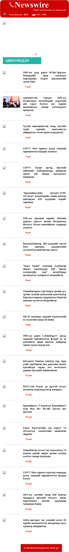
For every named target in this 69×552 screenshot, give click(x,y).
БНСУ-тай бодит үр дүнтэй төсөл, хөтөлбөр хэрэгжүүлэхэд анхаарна (44, 388)
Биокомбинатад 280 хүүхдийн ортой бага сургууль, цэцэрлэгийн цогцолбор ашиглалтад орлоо (44, 246)
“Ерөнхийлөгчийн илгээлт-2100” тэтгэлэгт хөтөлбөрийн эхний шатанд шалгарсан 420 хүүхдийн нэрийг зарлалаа (44, 198)
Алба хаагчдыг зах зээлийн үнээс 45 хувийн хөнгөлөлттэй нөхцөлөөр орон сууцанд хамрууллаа (44, 523)
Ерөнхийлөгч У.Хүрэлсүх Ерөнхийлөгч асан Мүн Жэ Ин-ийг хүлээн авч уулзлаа (44, 408)
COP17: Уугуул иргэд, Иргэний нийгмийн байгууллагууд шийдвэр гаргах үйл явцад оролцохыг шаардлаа (44, 172)
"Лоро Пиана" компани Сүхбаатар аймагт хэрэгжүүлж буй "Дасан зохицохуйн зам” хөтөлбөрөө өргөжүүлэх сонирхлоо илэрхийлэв (44, 271)
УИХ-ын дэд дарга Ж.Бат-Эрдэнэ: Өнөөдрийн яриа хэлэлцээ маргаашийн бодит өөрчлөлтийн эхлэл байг (44, 77)
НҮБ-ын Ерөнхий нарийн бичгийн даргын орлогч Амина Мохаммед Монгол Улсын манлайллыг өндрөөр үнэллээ (44, 223)
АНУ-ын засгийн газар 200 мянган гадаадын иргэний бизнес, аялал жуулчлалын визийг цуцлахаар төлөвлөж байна (44, 499)
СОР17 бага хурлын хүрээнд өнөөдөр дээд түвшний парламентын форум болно (44, 475)
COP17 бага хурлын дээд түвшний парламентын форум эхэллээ (44, 150)
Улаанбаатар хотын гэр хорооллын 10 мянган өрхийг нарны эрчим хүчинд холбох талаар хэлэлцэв (44, 453)
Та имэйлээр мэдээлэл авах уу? (41, 548)
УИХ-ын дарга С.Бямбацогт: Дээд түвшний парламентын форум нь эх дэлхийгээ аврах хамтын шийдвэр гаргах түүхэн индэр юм (44, 340)
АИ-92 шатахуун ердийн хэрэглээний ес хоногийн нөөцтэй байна (44, 318)
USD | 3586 (40, 14)
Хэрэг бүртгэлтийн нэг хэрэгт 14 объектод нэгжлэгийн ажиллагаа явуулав (44, 431)
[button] (33, 54)
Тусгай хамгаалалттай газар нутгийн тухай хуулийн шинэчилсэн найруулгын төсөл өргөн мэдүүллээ (44, 129)
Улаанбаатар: (18, 14)
